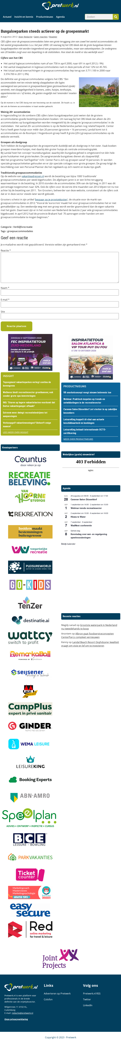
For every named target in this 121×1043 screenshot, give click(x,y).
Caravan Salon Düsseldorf (84, 499)
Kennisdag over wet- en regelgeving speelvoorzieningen (89, 536)
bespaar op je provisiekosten (51, 199)
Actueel (7, 16)
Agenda (60, 16)
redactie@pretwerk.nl (22, 1013)
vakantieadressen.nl (33, 176)
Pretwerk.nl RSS (91, 993)
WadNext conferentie (81, 525)
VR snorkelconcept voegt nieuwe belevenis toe (87, 392)
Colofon (48, 999)
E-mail (5, 299)
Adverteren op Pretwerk (57, 993)
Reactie (6, 250)
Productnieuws (44, 16)
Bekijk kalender (68, 543)
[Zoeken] (116, 17)
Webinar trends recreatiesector (86, 508)
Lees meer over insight (15, 432)
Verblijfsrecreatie (22, 227)
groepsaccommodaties (20, 231)
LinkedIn (87, 1005)
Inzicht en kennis (23, 16)
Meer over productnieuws (78, 439)
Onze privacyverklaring (16, 1019)
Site (3, 311)
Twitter (87, 999)
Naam (5, 288)
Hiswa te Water (78, 516)
